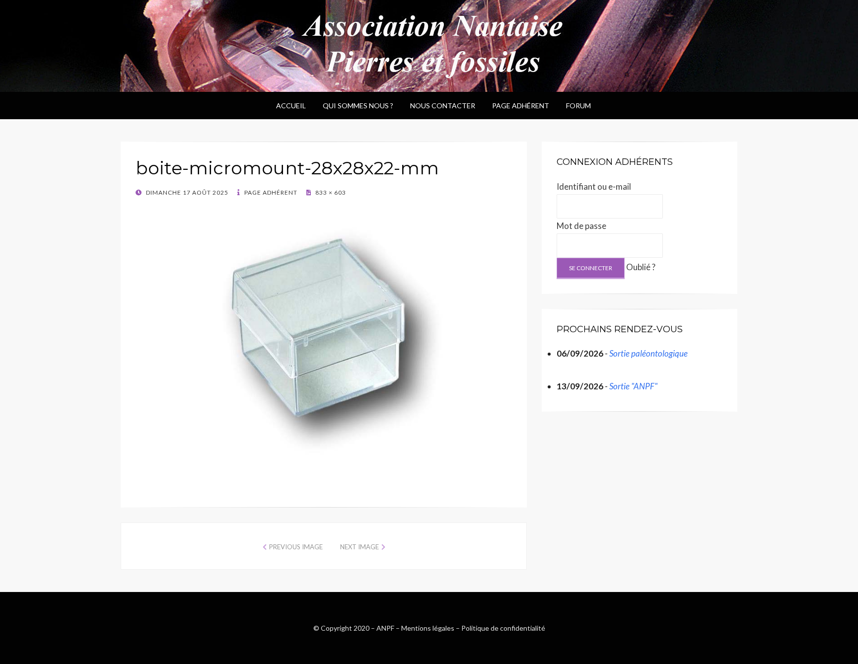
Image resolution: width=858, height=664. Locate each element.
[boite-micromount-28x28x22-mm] (324, 340)
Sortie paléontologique (648, 353)
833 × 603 (330, 192)
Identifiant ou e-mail (594, 186)
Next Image (359, 547)
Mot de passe (581, 226)
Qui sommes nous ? (358, 105)
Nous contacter (442, 105)
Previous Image (296, 547)
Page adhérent (520, 105)
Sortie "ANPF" (633, 386)
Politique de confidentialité (503, 628)
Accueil (291, 105)
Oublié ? (640, 267)
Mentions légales (427, 628)
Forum (578, 105)
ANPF (385, 628)
